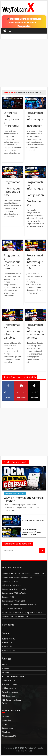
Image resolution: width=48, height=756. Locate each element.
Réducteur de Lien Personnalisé (15, 616)
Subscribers (21, 394)
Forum (4, 724)
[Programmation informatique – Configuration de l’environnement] (35, 167)
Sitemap (5, 668)
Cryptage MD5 (8, 597)
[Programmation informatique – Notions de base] (12, 167)
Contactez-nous (8, 680)
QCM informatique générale (14, 493)
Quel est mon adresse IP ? (12, 609)
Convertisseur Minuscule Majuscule (17, 577)
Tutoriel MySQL (8, 639)
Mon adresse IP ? (9, 736)
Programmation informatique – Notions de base (12, 188)
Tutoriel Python (8, 650)
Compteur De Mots (10, 581)
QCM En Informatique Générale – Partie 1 (24, 499)
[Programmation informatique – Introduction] (35, 98)
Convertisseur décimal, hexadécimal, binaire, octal (23, 573)
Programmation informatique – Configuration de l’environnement (35, 193)
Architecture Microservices (33, 520)
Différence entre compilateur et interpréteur (11, 119)
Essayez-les (24, 26)
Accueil (5, 664)
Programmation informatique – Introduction (34, 119)
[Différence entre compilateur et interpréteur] (12, 98)
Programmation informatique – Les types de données (35, 331)
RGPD (4, 703)
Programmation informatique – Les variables (12, 331)
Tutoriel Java (7, 646)
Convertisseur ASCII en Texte (14, 593)
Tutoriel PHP (7, 643)
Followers (34, 394)
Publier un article (9, 688)
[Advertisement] (24, 63)
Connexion (6, 720)
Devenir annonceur (10, 692)
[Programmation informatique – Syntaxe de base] (12, 241)
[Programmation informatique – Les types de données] (35, 310)
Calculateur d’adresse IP (12, 585)
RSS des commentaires (11, 700)
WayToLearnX (10, 92)
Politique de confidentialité (13, 676)
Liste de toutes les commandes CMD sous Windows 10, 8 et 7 (31, 532)
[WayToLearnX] (5, 30)
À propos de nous (9, 684)
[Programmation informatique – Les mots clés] (35, 241)
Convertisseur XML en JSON (13, 601)
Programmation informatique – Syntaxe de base (12, 262)
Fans (8, 394)
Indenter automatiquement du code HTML (19, 605)
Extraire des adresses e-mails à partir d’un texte (22, 612)
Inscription (6, 716)
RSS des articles (8, 696)
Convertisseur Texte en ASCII (14, 589)
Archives (5, 672)
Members (6, 732)
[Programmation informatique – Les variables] (12, 310)
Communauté (7, 728)
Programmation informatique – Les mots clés (34, 262)
